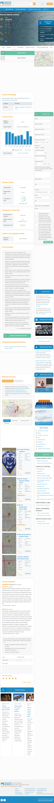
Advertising (39, 792)
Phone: (36, 209)
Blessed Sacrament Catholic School (25, 535)
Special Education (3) (42, 484)
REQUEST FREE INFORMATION (18, 336)
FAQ (51, 47)
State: (36, 195)
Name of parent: (39, 124)
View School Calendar (23, 153)
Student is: (37, 146)
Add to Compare (20, 474)
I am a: (3, 657)
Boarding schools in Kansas (43, 515)
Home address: (38, 179)
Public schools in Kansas (43, 513)
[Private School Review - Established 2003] (5, 4)
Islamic (23, 122)
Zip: (36, 201)
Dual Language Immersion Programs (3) (43, 481)
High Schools (15, 420)
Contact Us (27, 794)
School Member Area (42, 789)
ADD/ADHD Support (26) (43, 489)
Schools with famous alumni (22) (45, 499)
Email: (36, 119)
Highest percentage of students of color (23, 108)
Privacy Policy (49, 801)
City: (36, 184)
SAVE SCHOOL (22, 58)
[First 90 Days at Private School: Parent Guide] (30, 697)
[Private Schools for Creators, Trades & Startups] (18, 697)
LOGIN (42, 4)
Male (37, 147)
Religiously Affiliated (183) (43, 493)
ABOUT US (46, 9)
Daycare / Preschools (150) (43, 476)
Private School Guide (30, 790)
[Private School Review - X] (2, 800)
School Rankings (19, 794)
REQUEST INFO (21, 53)
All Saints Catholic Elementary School (17, 394)
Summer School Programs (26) (44, 478)
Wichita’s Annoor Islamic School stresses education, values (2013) (43, 361)
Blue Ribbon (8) (41, 469)
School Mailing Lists (42, 790)
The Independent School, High (15, 391)
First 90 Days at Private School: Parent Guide (29, 712)
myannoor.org (8, 38)
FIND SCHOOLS (9, 9)
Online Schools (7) (41, 491)
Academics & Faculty (30, 47)
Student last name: (39, 135)
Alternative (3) (40, 486)
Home (16, 789)
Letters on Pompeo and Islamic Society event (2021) (43, 352)
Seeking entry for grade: (40, 156)
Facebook (4, 800)
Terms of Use (41, 801)
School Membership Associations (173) (45, 496)
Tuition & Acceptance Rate (42, 47)
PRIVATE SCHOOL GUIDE (34, 9)
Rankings (9, 47)
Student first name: (39, 129)
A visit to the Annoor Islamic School (43, 338)
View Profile (27, 473)
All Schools (6, 420)
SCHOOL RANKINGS (21, 9)
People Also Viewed (7, 381)
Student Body (20, 47)
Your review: (5, 663)
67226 (6, 29)
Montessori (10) (41, 473)
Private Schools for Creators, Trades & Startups (18, 708)
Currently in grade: (39, 150)
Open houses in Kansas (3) (43, 505)
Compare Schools (29, 792)
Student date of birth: (40, 140)
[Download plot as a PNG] (30, 131)
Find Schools (18, 792)
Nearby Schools (18, 381)
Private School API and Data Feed (45, 794)
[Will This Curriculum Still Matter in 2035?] (6, 697)
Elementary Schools (25, 420)
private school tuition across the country (42, 304)
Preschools (6, 423)
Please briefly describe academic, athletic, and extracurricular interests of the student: (44, 168)
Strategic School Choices (44, 449)
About (3, 47)
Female (42, 147)
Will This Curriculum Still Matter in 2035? (6, 708)
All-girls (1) (39, 471)
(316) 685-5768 (7, 33)
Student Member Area (30, 789)
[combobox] (23, 3)
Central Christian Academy (22, 388)
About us (17, 790)
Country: (37, 190)
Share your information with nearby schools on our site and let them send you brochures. (45, 218)
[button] (3, 678)
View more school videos (44, 341)
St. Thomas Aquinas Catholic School (13, 390)
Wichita (6, 28)
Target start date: (39, 161)
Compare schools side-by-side (44, 463)
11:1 (26, 221)
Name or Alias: (21, 657)
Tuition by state (41, 521)
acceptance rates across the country (43, 313)
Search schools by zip (42, 461)
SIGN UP (50, 4)
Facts (14, 47)
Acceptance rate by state (43, 524)
